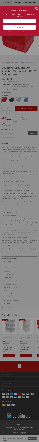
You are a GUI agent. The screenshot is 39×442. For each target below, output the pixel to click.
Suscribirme (19, 27)
